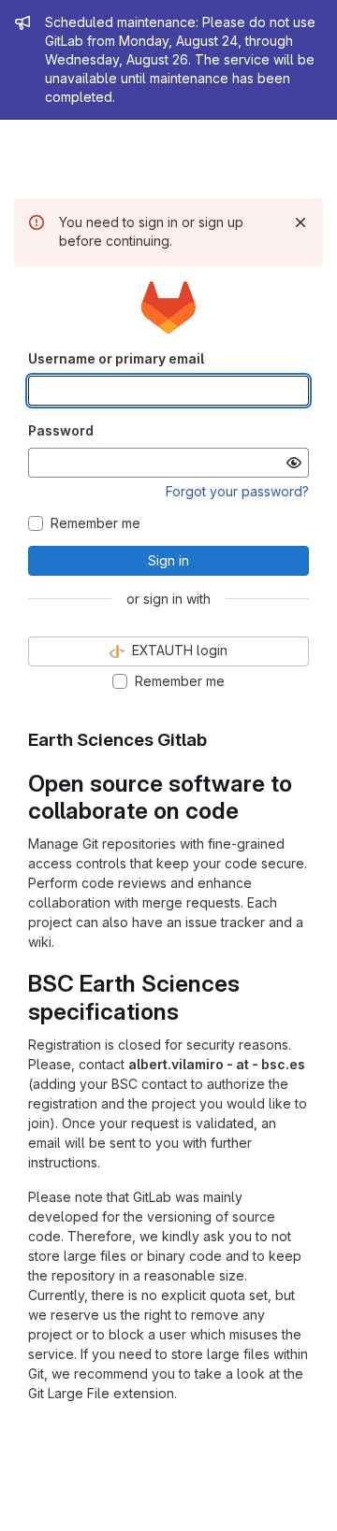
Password (61, 430)
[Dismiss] (300, 222)
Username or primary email (116, 358)
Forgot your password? (237, 491)
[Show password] (294, 463)
